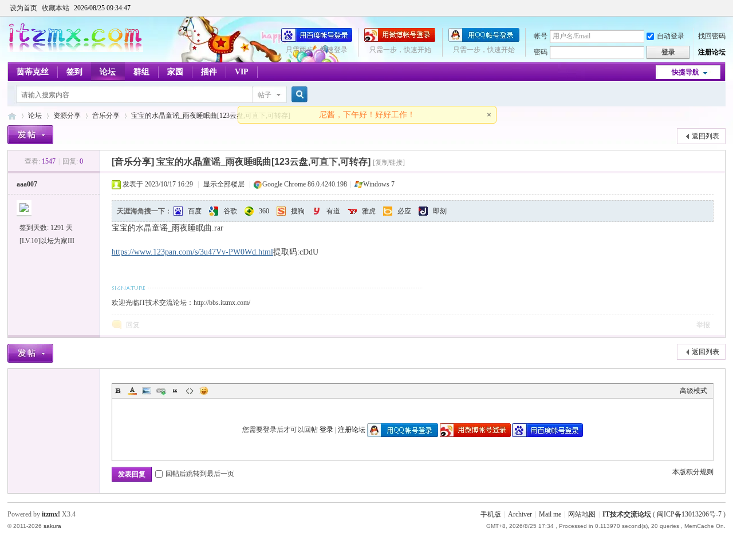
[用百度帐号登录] (316, 39)
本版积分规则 (693, 472)
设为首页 (23, 8)
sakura (52, 526)
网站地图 (582, 514)
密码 (540, 52)
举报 (703, 325)
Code (189, 390)
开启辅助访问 (723, 8)
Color (132, 390)
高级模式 (693, 391)
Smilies (204, 390)
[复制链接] (389, 162)
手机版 (490, 514)
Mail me (550, 514)
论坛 (108, 71)
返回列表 (705, 136)
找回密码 (712, 36)
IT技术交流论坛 (626, 514)
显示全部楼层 (224, 184)
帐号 (540, 36)
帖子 (264, 95)
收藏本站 (55, 8)
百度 (195, 211)
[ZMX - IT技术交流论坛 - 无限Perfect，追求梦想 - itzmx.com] (75, 50)
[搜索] (298, 94)
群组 (141, 71)
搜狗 (298, 211)
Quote (175, 390)
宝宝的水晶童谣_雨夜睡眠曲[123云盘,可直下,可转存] (210, 116)
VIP (242, 71)
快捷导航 (685, 72)
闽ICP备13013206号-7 (689, 514)
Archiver (520, 514)
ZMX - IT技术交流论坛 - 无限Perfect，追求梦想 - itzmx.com (12, 116)
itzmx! (51, 514)
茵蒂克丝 (33, 71)
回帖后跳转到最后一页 (199, 474)
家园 (175, 71)
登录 (326, 430)
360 (264, 211)
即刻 (440, 211)
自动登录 (670, 36)
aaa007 (27, 184)
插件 (209, 71)
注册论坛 (712, 52)
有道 (333, 211)
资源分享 (67, 116)
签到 (74, 71)
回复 (133, 325)
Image (146, 390)
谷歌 (230, 211)
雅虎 (369, 211)
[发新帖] (30, 134)
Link (161, 390)
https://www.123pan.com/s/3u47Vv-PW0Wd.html (192, 252)
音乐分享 (106, 116)
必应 (404, 211)
